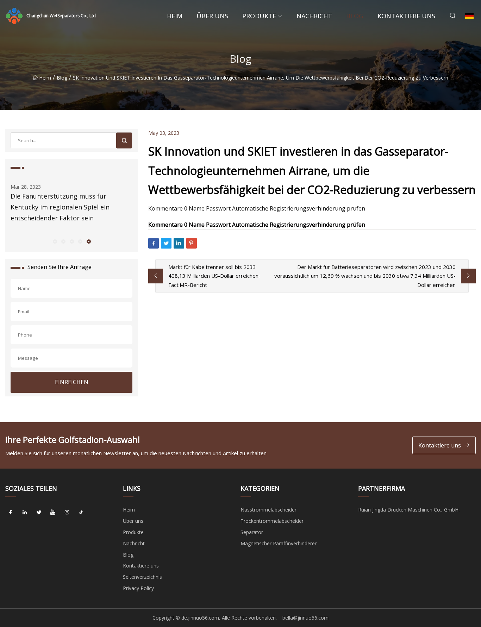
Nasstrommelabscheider (268, 509)
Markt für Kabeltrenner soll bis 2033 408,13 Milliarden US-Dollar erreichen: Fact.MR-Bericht (214, 275)
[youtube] (53, 512)
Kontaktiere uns (406, 16)
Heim (174, 16)
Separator (252, 532)
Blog (354, 16)
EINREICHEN (71, 382)
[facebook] (10, 512)
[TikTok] (81, 512)
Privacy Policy (138, 588)
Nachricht (314, 16)
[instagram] (67, 512)
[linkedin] (24, 512)
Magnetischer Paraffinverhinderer (279, 543)
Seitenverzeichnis (142, 576)
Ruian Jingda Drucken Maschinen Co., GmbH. (409, 509)
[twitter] (38, 512)
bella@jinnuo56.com (305, 617)
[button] (54, 241)
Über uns (212, 16)
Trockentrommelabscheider (272, 521)
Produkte (259, 16)
